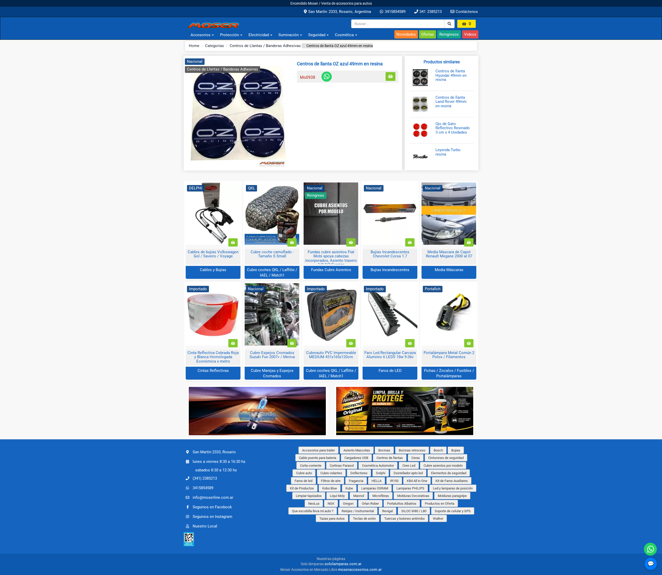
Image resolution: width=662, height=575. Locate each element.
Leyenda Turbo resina (448, 152)
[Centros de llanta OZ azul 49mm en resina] (238, 113)
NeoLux (313, 503)
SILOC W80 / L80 (413, 511)
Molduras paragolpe (452, 496)
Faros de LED (390, 370)
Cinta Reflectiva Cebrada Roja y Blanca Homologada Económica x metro (213, 357)
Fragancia (356, 481)
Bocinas (384, 450)
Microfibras (380, 496)
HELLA (376, 481)
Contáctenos (466, 11)
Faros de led (303, 481)
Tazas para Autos (332, 518)
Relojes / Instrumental (358, 511)
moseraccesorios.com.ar (360, 569)
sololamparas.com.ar (343, 564)
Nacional (194, 61)
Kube (349, 488)
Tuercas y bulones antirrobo (404, 518)
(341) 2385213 (205, 478)
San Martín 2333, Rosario (214, 452)
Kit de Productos (302, 488)
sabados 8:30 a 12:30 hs (216, 470)
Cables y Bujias (213, 269)
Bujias (455, 450)
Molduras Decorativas (413, 496)
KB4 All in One (417, 481)
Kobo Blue (329, 488)
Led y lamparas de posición (453, 488)
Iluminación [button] (289, 35)
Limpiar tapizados (309, 496)
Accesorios (200, 35)
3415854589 (394, 11)
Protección (229, 35)
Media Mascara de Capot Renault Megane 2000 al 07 (449, 254)
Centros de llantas (390, 458)
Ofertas (427, 34)
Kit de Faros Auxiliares (451, 481)
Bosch (438, 450)
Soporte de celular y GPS (453, 511)
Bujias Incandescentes (390, 269)
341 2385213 (430, 11)
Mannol (358, 496)
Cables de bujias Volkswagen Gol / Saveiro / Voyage (213, 254)
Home (194, 45)
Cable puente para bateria (317, 458)
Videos (470, 34)
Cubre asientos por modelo (443, 465)
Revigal (387, 511)
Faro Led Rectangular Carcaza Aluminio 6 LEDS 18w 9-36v (390, 354)
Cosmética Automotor (378, 465)
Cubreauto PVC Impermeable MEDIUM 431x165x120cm (331, 354)
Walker (438, 518)
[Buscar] (449, 23)
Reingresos (449, 34)
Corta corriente (310, 465)
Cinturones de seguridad (446, 458)
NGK (331, 503)
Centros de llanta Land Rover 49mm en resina (451, 101)
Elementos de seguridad (448, 473)
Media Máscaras (449, 269)
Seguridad (316, 35)
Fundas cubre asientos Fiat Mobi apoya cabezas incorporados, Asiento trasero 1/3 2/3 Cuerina (331, 258)
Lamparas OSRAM (374, 488)
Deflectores (358, 473)
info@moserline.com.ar (213, 497)
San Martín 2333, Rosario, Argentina (339, 11)
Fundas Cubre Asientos (331, 269)
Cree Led (408, 465)
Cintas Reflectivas (213, 370)
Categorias (214, 45)
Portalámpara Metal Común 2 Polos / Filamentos (449, 354)
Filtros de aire (331, 481)
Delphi (380, 473)
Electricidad (259, 35)
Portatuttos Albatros (401, 503)
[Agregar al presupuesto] (390, 76)
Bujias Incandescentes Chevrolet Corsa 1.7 (390, 254)
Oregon (348, 503)
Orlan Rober (370, 503)
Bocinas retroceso (412, 450)
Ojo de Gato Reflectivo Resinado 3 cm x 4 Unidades (452, 128)
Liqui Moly (337, 496)
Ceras (415, 458)
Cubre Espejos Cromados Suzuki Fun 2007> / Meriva (272, 354)
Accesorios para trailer (318, 450)
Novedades (406, 34)
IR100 (394, 481)
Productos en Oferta (439, 503)
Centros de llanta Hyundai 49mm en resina (451, 75)
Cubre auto (304, 473)
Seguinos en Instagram (212, 516)
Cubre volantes (331, 473)
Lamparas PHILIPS (410, 488)
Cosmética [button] (344, 35)
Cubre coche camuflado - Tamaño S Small (272, 254)
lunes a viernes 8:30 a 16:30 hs (219, 461)
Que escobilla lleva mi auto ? (312, 511)
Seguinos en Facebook (212, 507)
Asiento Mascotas (356, 450)
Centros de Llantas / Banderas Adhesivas (265, 45)
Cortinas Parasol (342, 465)
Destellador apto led (408, 473)
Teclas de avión (364, 518)
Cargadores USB (356, 458)
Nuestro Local (205, 526)
